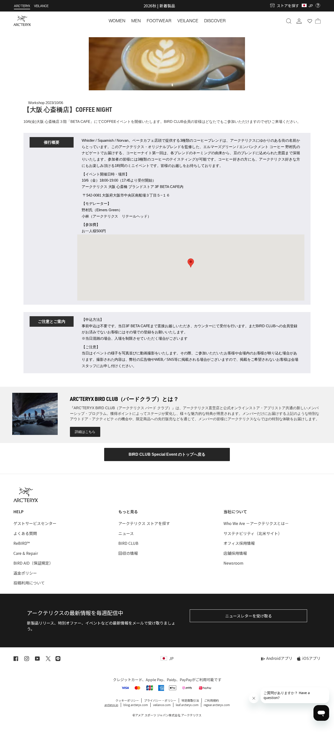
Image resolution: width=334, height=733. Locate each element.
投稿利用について (29, 583)
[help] (318, 5)
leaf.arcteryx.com (187, 705)
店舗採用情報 (235, 553)
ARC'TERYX (22, 6)
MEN (136, 20)
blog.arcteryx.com (135, 705)
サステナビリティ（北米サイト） (252, 533)
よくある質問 (25, 533)
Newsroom (233, 563)
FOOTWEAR (159, 20)
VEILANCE (41, 6)
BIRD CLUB (128, 543)
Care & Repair (25, 553)
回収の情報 (128, 553)
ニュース (126, 533)
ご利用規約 (211, 700)
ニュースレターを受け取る (248, 616)
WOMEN (117, 20)
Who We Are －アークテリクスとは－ (256, 523)
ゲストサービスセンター (34, 523)
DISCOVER (215, 20)
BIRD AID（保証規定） (33, 563)
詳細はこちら (85, 432)
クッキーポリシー (127, 700)
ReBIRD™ (21, 543)
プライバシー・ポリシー (160, 700)
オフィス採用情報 (239, 543)
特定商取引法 (190, 700)
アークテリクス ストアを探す (144, 523)
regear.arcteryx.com (217, 705)
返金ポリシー (25, 573)
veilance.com (162, 705)
